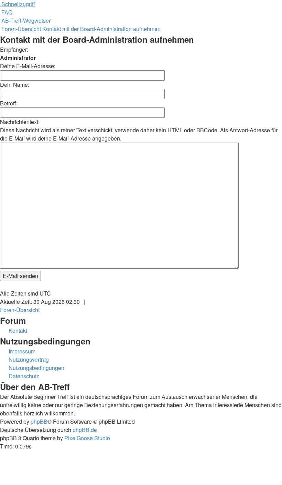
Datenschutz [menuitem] (24, 376)
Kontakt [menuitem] (18, 330)
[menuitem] (6, 12)
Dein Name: (14, 85)
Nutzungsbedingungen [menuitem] (36, 368)
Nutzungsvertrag (29, 359)
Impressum (22, 351)
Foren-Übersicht (20, 310)
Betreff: (9, 103)
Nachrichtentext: (20, 122)
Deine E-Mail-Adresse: (27, 66)
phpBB (39, 421)
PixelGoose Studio (87, 438)
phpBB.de (85, 430)
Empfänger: (14, 49)
